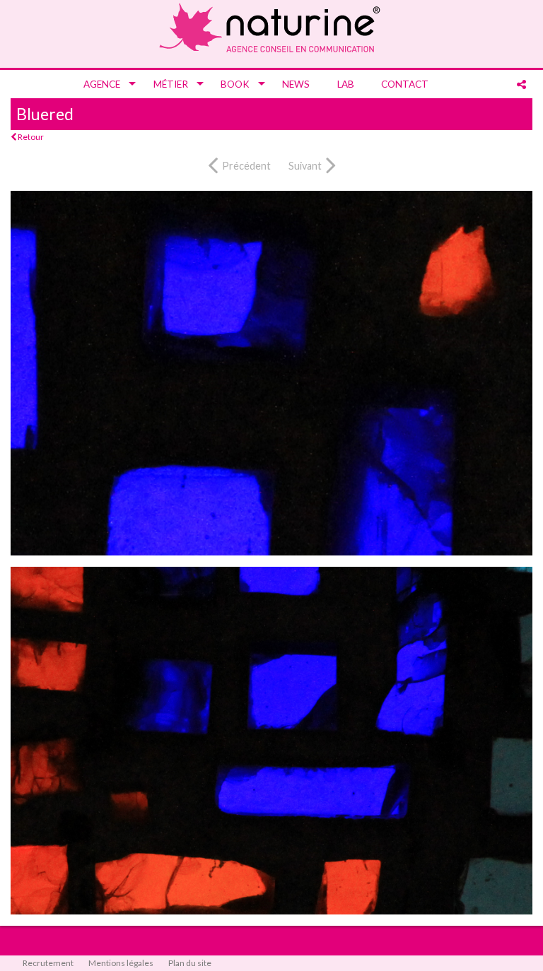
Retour (30, 136)
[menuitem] (104, 84)
